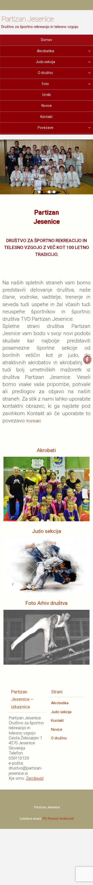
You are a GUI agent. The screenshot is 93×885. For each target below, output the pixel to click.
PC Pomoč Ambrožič (58, 818)
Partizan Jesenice (27, 19)
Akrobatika (59, 703)
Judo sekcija (61, 712)
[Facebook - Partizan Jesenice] (87, 359)
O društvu (59, 738)
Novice (56, 729)
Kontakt (33, 420)
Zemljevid (34, 778)
